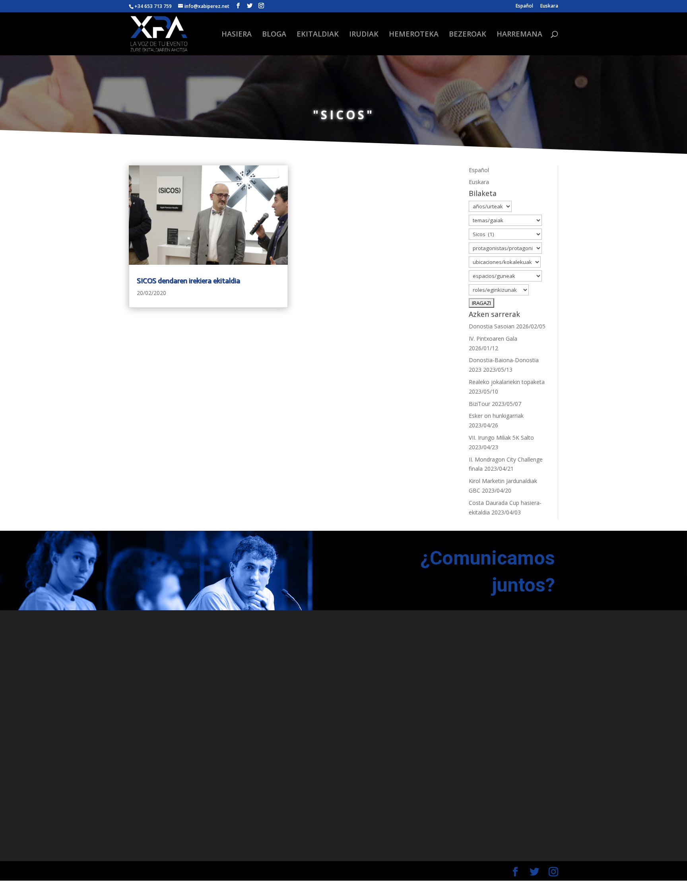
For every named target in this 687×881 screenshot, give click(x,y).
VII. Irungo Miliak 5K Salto (501, 437)
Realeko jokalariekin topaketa (507, 382)
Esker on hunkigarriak (496, 415)
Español (524, 6)
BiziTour (479, 404)
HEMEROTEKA (414, 35)
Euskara (549, 6)
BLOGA (274, 35)
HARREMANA (519, 35)
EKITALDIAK (318, 35)
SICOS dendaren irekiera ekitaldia (188, 280)
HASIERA (236, 35)
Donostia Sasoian (491, 326)
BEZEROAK (467, 35)
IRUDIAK (363, 35)
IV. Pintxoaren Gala (493, 338)
